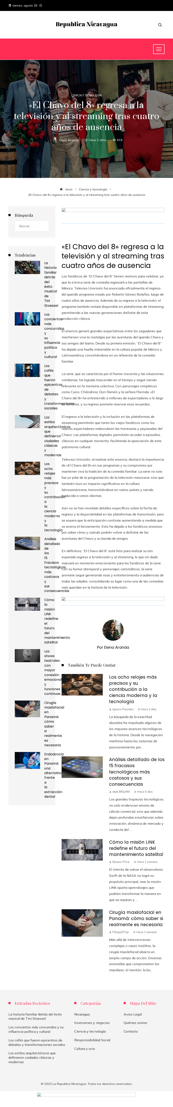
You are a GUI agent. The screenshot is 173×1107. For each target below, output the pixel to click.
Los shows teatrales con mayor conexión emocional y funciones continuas (53, 672)
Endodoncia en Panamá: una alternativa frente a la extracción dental (54, 775)
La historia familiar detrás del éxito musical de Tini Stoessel (51, 284)
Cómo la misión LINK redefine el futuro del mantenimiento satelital (136, 848)
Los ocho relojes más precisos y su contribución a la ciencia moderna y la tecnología (133, 689)
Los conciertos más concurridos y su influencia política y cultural (36, 1029)
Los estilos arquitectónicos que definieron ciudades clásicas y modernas (57, 436)
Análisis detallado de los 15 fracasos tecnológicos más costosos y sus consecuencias (137, 771)
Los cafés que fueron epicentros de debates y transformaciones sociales (59, 387)
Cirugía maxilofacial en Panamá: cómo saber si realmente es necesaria (136, 918)
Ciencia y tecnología (87, 95)
